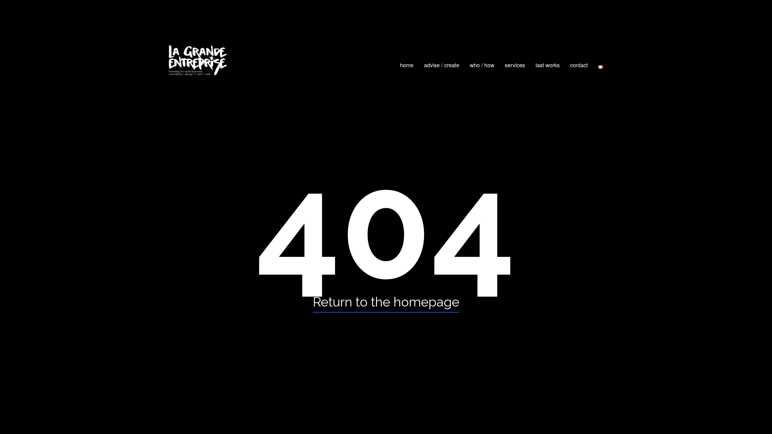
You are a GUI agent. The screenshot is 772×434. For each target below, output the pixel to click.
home (406, 65)
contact (579, 65)
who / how (482, 65)
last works (548, 65)
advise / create (441, 65)
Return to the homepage (386, 302)
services (515, 65)
